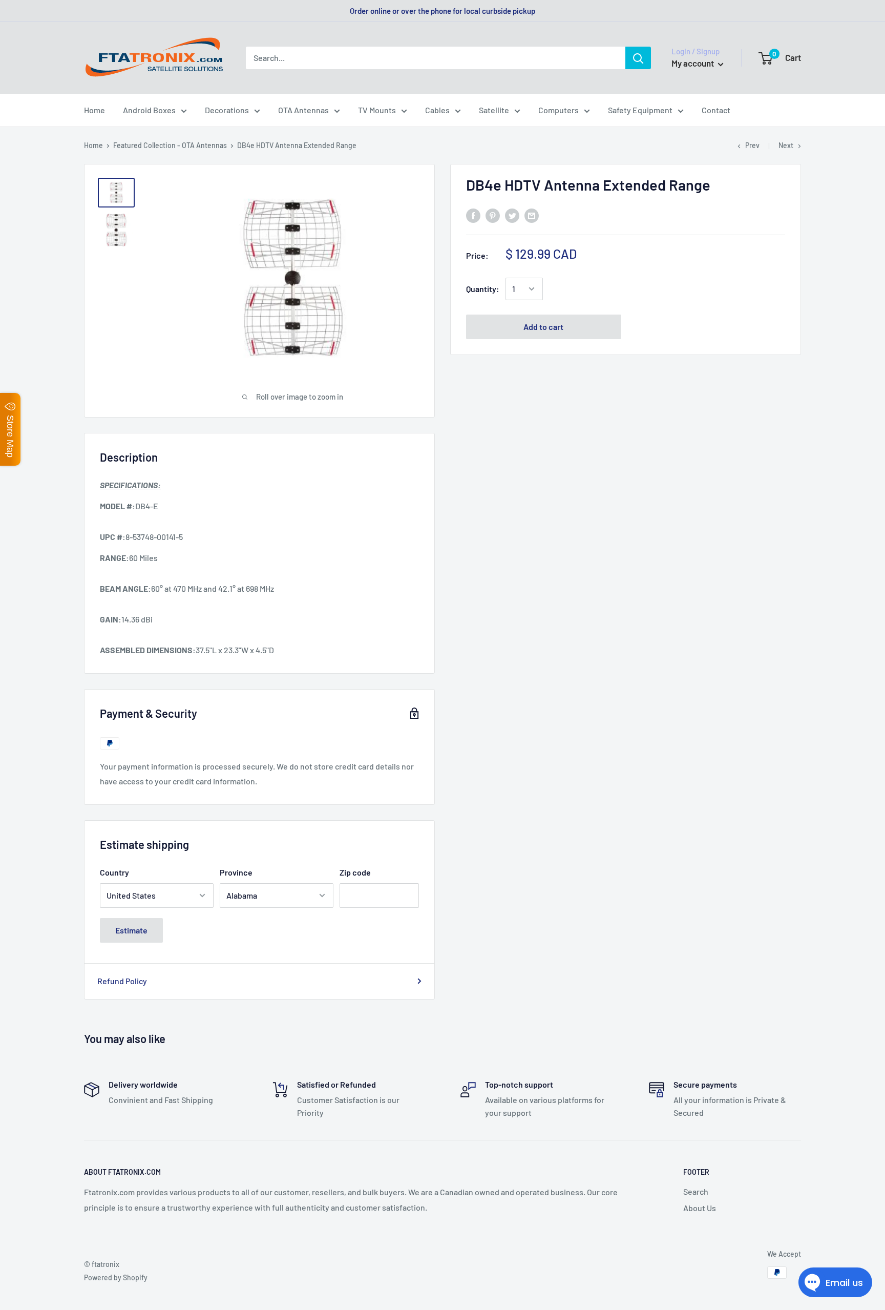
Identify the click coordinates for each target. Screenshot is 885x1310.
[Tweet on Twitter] (512, 215)
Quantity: (482, 289)
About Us (699, 1208)
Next (785, 145)
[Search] (638, 58)
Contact (716, 110)
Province (236, 872)
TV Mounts (377, 110)
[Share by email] (531, 215)
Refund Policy (122, 981)
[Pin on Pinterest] (493, 215)
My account (693, 63)
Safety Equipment (640, 110)
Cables (437, 110)
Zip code (355, 872)
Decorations (227, 110)
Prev (752, 145)
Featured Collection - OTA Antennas (170, 145)
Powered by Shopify (116, 1277)
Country (114, 872)
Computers (558, 110)
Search (695, 1191)
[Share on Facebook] (473, 215)
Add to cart (543, 326)
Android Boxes (149, 110)
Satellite (494, 110)
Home (94, 110)
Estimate (131, 930)
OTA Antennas (303, 110)
